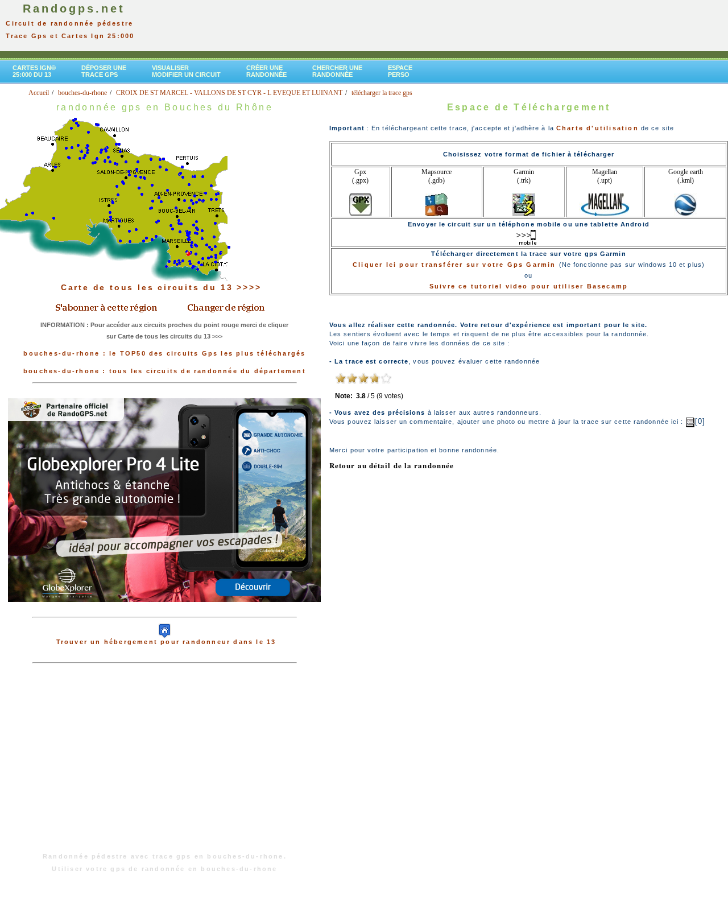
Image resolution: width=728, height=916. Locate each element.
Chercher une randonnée (337, 71)
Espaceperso (400, 71)
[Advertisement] (164, 763)
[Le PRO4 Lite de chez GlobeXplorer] (164, 611)
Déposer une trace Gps (103, 71)
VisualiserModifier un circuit (186, 71)
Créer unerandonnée (266, 71)
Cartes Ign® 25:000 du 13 (34, 71)
